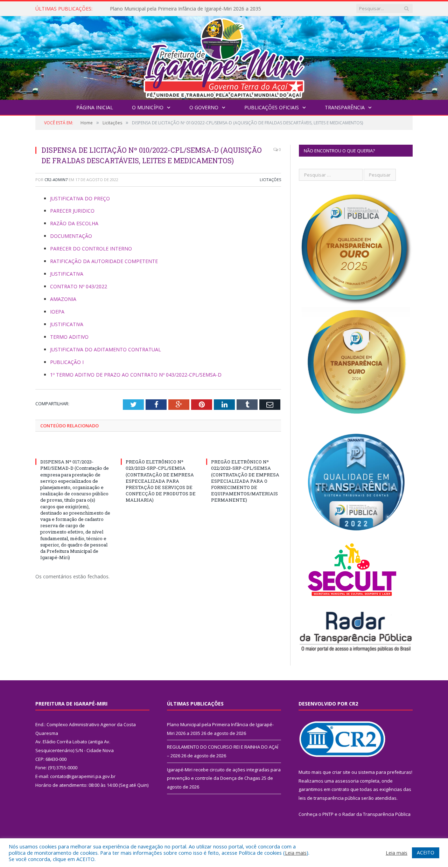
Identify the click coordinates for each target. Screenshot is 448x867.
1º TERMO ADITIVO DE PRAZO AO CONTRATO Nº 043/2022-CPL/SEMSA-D (136, 374)
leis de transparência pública (329, 798)
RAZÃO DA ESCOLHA (74, 223)
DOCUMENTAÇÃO (71, 236)
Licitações (270, 179)
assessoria (347, 781)
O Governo (203, 107)
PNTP (328, 814)
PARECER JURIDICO (72, 210)
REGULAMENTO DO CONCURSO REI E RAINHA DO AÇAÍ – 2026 (182, 9)
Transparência (345, 107)
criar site (341, 772)
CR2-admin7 (56, 179)
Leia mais (296, 852)
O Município (147, 107)
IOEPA (57, 311)
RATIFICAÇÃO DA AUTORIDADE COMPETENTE (104, 261)
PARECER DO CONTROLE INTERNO (91, 248)
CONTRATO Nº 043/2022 (78, 286)
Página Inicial (94, 107)
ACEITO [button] (425, 852)
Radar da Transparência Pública (376, 814)
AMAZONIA (63, 299)
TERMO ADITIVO (69, 336)
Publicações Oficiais (271, 107)
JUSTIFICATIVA (66, 273)
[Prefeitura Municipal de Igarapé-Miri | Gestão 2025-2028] (224, 56)
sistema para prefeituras (384, 772)
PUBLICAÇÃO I (67, 362)
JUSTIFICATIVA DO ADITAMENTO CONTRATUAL (105, 349)
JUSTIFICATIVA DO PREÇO (80, 198)
